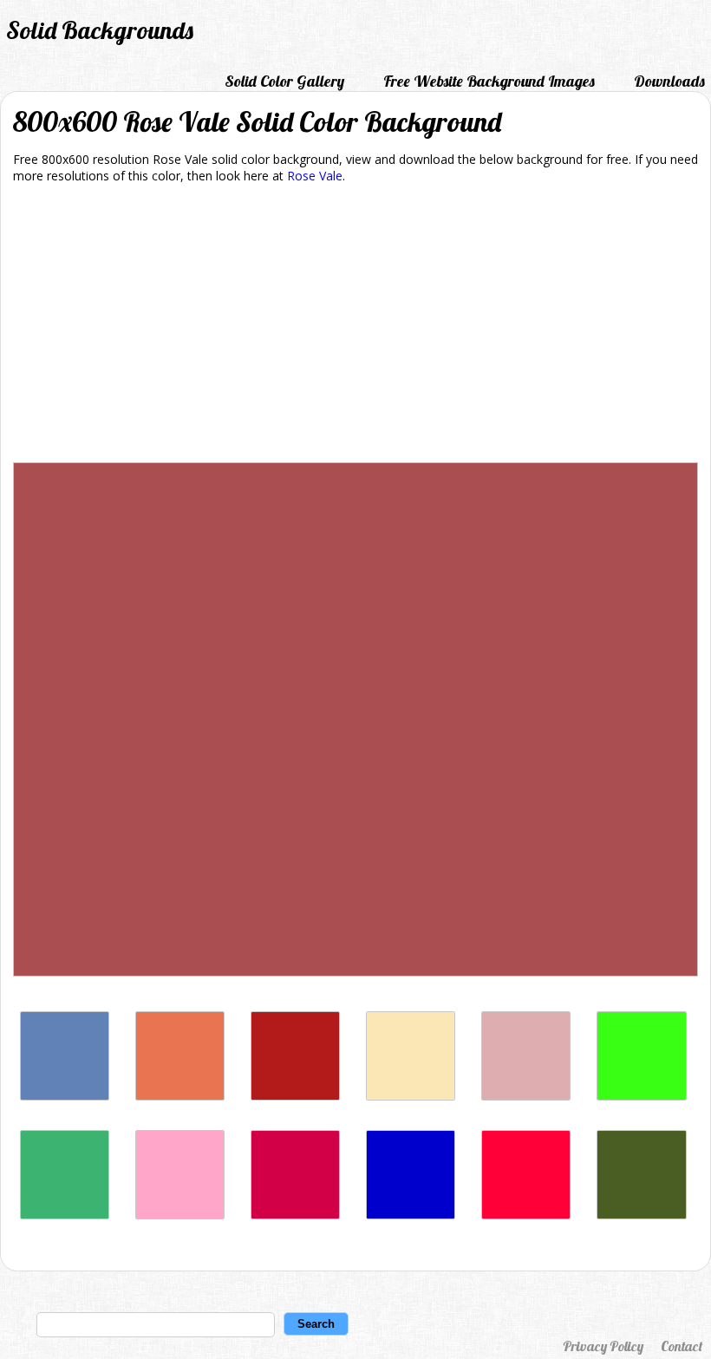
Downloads (669, 81)
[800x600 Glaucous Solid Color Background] (64, 1096)
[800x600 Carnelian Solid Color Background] (295, 1096)
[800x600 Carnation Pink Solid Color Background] (180, 1214)
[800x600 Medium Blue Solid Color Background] (410, 1214)
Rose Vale (314, 175)
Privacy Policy (603, 1346)
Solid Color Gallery (284, 81)
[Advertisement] (355, 326)
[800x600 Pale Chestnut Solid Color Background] (526, 1096)
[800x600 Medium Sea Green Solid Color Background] (64, 1214)
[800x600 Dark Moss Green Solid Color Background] (641, 1214)
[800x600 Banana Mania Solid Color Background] (410, 1096)
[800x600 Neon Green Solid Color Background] (641, 1096)
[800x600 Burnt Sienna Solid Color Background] (180, 1096)
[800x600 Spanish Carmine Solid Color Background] (295, 1214)
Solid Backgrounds (99, 30)
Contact (681, 1346)
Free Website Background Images (489, 81)
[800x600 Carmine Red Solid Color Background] (526, 1214)
